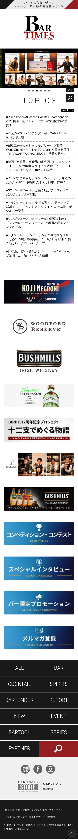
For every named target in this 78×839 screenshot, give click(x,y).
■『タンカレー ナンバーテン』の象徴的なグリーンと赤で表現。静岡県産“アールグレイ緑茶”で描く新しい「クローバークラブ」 (39, 239)
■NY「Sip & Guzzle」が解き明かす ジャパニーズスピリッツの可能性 (38, 192)
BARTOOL (19, 732)
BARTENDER (19, 700)
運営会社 (9, 810)
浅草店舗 (48, 788)
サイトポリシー (37, 817)
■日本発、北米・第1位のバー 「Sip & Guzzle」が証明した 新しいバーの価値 (39, 253)
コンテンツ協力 (39, 810)
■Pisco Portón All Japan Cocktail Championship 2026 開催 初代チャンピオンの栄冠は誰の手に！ (37, 121)
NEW (19, 716)
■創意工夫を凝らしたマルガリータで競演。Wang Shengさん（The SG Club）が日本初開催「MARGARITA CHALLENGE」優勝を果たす (38, 149)
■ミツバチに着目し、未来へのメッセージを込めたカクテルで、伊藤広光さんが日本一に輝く (38, 180)
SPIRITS (59, 684)
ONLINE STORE (52, 783)
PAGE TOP (72, 833)
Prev (5, 68)
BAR (58, 668)
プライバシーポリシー (16, 817)
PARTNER (19, 748)
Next (73, 68)
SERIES (59, 732)
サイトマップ (55, 810)
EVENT (58, 716)
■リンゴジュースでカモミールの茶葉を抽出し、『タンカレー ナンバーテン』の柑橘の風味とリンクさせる (38, 223)
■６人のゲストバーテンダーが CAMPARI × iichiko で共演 (36, 135)
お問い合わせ (22, 810)
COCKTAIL (19, 684)
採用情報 (51, 817)
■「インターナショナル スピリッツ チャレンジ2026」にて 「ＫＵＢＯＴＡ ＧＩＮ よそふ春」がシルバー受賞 (39, 206)
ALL (19, 668)
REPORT (58, 700)
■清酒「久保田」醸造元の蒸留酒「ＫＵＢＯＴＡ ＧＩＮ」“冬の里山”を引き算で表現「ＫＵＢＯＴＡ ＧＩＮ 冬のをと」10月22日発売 (38, 166)
